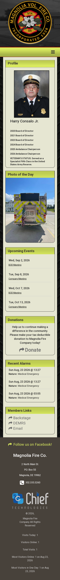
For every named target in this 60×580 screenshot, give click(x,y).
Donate (33, 350)
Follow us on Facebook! (32, 444)
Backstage (21, 418)
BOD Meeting (15, 265)
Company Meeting (17, 279)
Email (17, 428)
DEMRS (19, 423)
